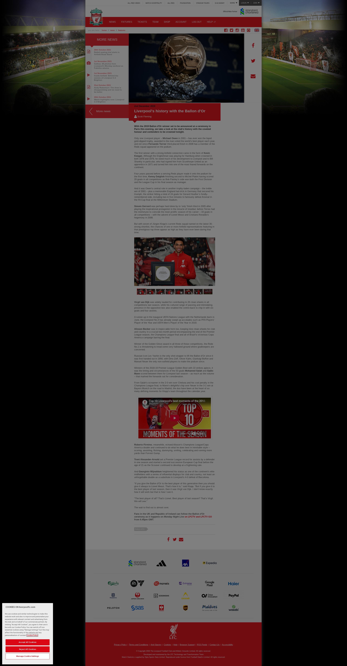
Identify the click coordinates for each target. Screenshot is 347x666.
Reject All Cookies (27, 649)
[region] (27, 633)
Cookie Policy (32, 635)
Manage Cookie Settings (27, 656)
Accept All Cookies (27, 642)
